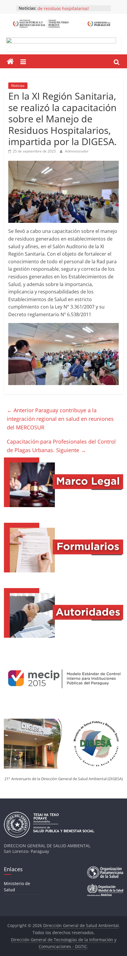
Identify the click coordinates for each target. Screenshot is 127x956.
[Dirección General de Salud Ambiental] (10, 62)
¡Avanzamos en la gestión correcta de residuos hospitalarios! (71, 10)
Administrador (77, 151)
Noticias (18, 85)
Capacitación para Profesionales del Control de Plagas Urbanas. (61, 446)
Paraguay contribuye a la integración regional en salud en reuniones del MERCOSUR (60, 419)
